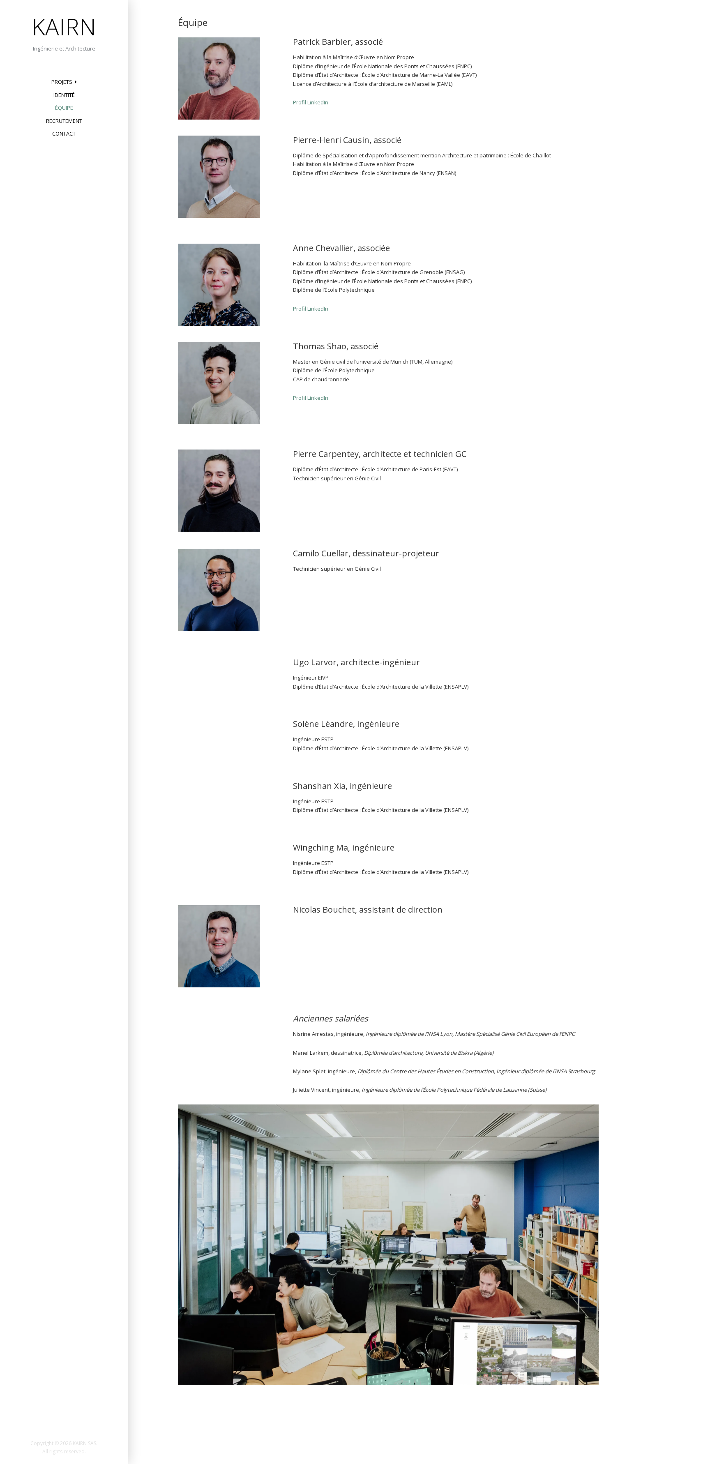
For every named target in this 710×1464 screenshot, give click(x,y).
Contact (64, 133)
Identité (64, 95)
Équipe (64, 107)
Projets (61, 81)
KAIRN (64, 26)
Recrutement (64, 120)
